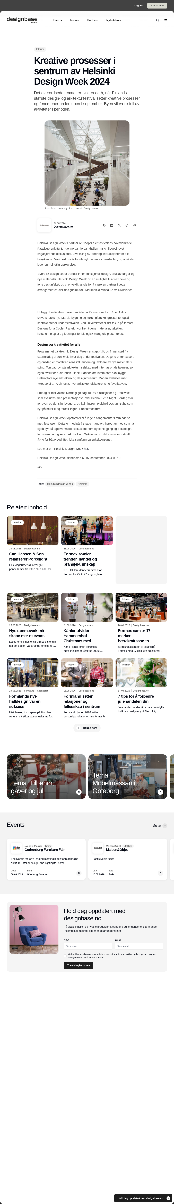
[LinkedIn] (112, 225)
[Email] (127, 225)
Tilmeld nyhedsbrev (78, 965)
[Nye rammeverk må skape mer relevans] (32, 620)
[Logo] (22, 20)
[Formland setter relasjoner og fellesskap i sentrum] (87, 688)
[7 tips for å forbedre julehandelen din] (141, 686)
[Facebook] (104, 225)
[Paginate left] (9, 776)
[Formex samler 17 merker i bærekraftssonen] (141, 623)
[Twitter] (119, 225)
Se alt (157, 825)
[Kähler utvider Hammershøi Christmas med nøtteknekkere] (87, 623)
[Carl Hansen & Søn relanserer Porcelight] (32, 543)
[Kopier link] (134, 225)
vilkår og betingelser (137, 954)
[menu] (165, 20)
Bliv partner (157, 5)
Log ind (138, 5)
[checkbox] (65, 955)
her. (86, 448)
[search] (157, 20)
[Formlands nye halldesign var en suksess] (32, 688)
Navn (66, 939)
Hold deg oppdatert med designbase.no (141, 1198)
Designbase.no (63, 226)
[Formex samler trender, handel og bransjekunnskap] (87, 546)
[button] (79, 792)
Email (118, 939)
